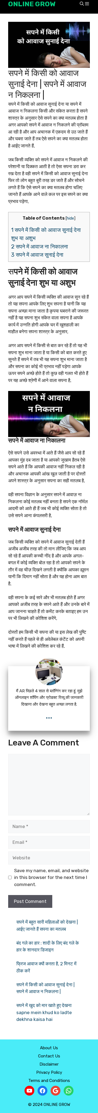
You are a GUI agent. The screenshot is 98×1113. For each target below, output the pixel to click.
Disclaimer (49, 1064)
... (49, 716)
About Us (49, 1047)
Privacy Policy (49, 1072)
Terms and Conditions (49, 1080)
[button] (81, 4)
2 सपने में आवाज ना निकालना (40, 246)
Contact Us (49, 1056)
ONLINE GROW (32, 4)
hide (70, 218)
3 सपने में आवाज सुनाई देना (38, 254)
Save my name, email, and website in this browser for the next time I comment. (51, 877)
